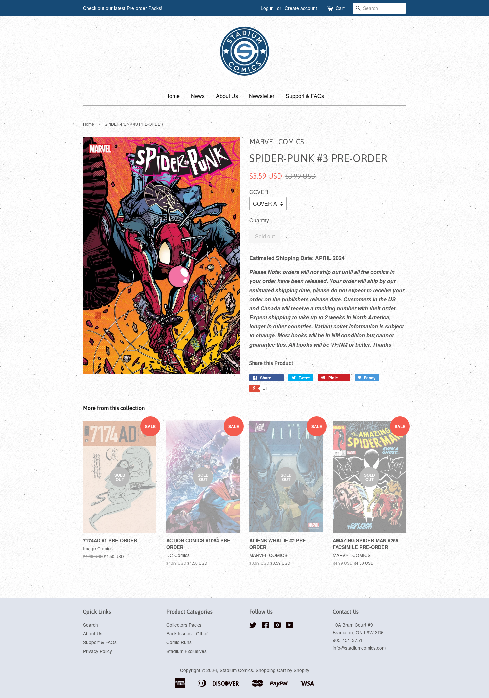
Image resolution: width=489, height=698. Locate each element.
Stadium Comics (236, 670)
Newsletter (261, 96)
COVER (258, 192)
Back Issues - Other (187, 633)
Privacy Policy (97, 651)
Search (90, 624)
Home (172, 96)
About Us (227, 96)
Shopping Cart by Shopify (282, 670)
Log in (267, 8)
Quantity (259, 220)
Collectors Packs (183, 624)
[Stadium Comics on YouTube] (289, 626)
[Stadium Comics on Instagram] (277, 626)
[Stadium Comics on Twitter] (253, 626)
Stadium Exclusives (186, 651)
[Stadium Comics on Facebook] (265, 626)
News (198, 96)
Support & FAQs (305, 96)
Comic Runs (179, 642)
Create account (301, 8)
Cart (340, 8)
